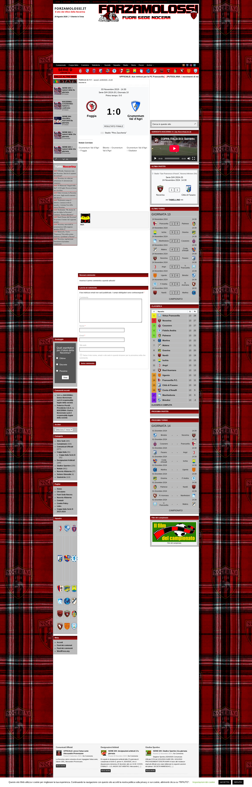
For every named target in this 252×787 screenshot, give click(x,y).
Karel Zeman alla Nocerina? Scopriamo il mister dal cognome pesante (65, 219)
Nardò (165, 355)
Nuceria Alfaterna (100, 2)
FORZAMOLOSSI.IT (70, 8)
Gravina (166, 350)
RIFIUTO (238, 782)
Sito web (82, 345)
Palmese (166, 335)
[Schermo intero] (193, 158)
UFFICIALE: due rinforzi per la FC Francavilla (126, 76)
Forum (141, 65)
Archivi (148, 65)
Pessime (63, 371)
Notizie (60, 469)
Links (138, 2)
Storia (133, 65)
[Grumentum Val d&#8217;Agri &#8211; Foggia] (91, 149)
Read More (60, 766)
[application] (174, 148)
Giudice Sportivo (64, 466)
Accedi (60, 642)
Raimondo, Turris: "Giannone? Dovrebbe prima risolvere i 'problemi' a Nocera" (64, 234)
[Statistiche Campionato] (65, 83)
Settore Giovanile (64, 474)
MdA (90, 80)
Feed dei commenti (65, 648)
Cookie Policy (127, 2)
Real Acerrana (169, 370)
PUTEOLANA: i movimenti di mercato (170, 76)
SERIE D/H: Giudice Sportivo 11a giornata (170, 751)
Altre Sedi (61, 441)
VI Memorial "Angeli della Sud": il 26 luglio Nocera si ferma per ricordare (65, 188)
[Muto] (188, 158)
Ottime (63, 358)
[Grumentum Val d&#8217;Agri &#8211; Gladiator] (139, 149)
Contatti (114, 2)
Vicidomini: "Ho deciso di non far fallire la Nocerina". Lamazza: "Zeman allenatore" (64, 212)
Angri (165, 365)
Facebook (187, 65)
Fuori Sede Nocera (82, 2)
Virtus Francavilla (171, 315)
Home (58, 2)
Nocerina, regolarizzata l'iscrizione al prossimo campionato (63, 241)
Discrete (63, 364)
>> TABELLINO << (174, 200)
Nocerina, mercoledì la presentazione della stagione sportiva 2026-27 (63, 226)
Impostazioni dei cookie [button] (203, 782)
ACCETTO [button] (224, 782)
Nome (81, 326)
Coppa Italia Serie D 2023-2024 (155, 2)
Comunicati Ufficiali (65, 447)
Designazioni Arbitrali (66, 460)
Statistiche (95, 65)
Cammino (85, 65)
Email (81, 336)
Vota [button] (65, 377)
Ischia (165, 360)
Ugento (166, 375)
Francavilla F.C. (170, 380)
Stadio (125, 65)
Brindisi (166, 400)
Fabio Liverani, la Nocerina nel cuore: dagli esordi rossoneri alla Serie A (65, 195)
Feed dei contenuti (64, 645)
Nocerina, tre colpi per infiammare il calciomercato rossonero (63, 180)
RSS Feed (183, 65)
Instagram (190, 65)
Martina (166, 340)
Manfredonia (168, 395)
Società (107, 65)
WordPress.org (63, 651)
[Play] (155, 158)
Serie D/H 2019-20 (108, 92)
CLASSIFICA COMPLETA (162, 405)
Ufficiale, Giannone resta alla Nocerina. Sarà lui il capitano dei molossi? (65, 173)
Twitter (194, 65)
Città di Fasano (170, 385)
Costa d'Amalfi (169, 390)
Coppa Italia (73, 65)
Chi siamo (67, 2)
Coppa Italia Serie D (67, 455)
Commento (83, 297)
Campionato (61, 65)
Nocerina (166, 320)
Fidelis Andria (169, 330)
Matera (165, 345)
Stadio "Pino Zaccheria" (116, 133)
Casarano (167, 325)
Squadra (116, 65)
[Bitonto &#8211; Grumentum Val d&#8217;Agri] (115, 149)
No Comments (88, 756)
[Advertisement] (126, 42)
